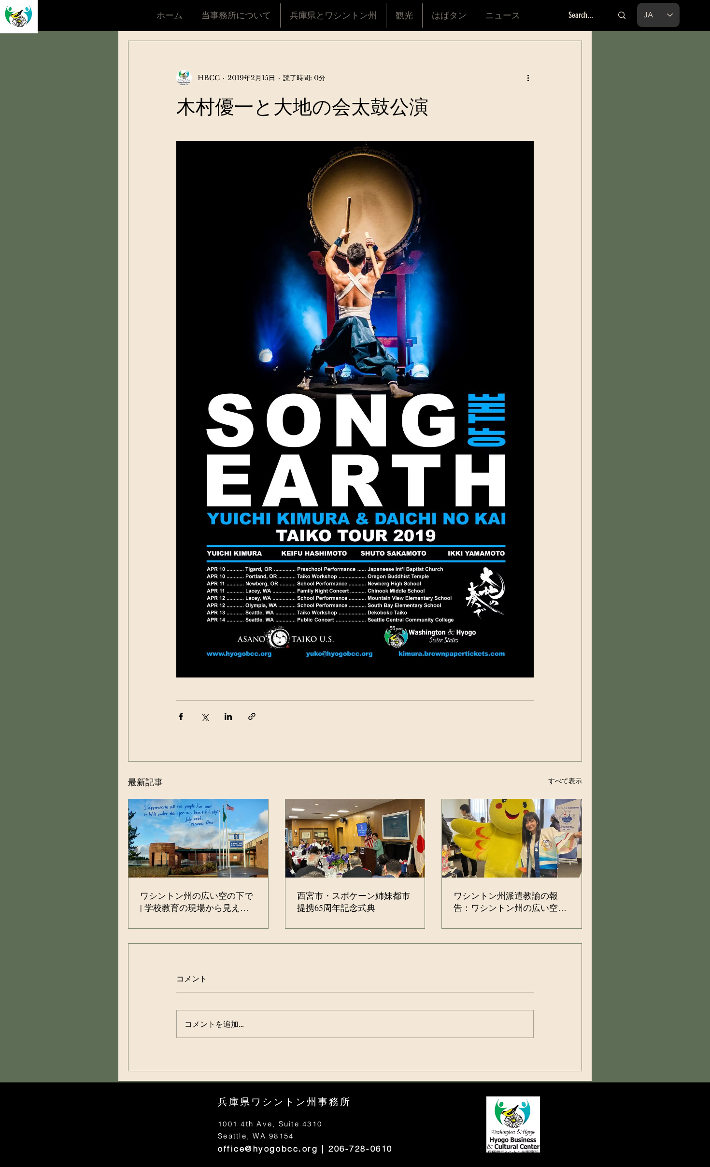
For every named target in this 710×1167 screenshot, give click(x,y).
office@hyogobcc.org (268, 1148)
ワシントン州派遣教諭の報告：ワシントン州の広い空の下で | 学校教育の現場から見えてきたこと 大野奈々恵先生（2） (510, 902)
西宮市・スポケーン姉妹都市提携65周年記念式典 (353, 901)
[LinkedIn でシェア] (228, 716)
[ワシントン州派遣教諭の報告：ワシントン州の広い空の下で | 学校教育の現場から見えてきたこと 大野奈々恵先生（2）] (512, 838)
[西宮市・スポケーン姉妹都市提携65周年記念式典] (355, 838)
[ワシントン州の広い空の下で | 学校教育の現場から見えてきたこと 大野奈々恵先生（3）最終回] (198, 838)
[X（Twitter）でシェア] (204, 716)
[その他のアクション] (528, 78)
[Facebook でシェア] (180, 716)
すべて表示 (565, 781)
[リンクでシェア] (251, 716)
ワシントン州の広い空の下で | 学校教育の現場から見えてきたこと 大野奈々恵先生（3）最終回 (196, 902)
